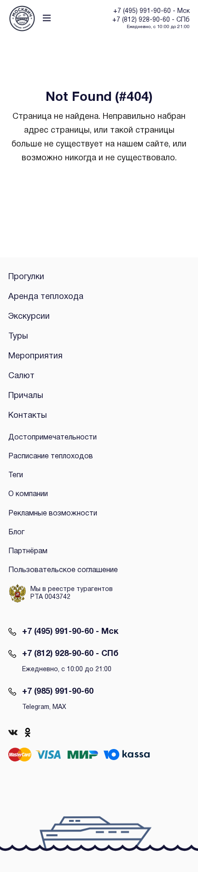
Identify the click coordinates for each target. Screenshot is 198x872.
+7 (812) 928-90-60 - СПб (70, 654)
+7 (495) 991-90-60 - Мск (70, 632)
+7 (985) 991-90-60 (57, 692)
